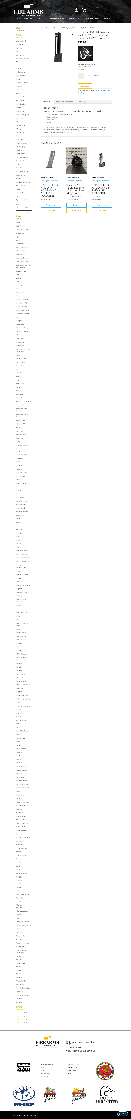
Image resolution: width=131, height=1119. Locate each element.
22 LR (55, 28)
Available (21, 30)
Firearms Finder (57, 19)
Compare (85, 86)
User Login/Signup (47, 1064)
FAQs (43, 1070)
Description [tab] (47, 102)
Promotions (74, 19)
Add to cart (93, 75)
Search (107, 19)
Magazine (84, 93)
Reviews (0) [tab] (82, 102)
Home (43, 28)
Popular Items (92, 19)
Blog (42, 1067)
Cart (69, 1074)
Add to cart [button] (76, 205)
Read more (51, 205)
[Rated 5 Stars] (20, 1010)
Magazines (49, 28)
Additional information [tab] (64, 102)
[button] (72, 34)
